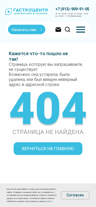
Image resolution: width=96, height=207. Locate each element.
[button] (27, 29)
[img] (81, 30)
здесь (49, 201)
